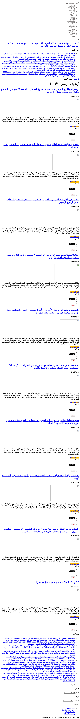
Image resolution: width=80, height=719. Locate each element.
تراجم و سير (72, 25)
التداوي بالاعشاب (71, 19)
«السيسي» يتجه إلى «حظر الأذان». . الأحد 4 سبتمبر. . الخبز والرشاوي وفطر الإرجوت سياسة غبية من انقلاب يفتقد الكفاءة (42, 311)
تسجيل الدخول (70, 708)
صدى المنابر (72, 32)
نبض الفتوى (72, 34)
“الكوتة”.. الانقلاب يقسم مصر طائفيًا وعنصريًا (57, 582)
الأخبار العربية (72, 8)
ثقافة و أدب (72, 27)
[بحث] (78, 2)
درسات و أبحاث (71, 30)
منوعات (73, 33)
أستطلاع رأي (72, 15)
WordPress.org (69, 714)
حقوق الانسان (72, 13)
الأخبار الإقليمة (71, 7)
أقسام (77, 692)
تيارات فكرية (72, 26)
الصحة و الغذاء (71, 22)
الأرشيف (76, 700)
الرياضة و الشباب (71, 21)
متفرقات (73, 18)
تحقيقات (73, 23)
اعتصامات (73, 17)
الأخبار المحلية (71, 10)
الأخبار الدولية (72, 6)
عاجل (74, 11)
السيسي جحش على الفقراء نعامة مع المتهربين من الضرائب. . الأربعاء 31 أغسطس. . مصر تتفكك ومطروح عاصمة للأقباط (44, 366)
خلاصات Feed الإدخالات (67, 710)
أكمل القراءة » (74, 126)
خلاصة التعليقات (70, 712)
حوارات (73, 29)
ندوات (73, 36)
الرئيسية (76, 79)
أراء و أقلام (72, 14)
